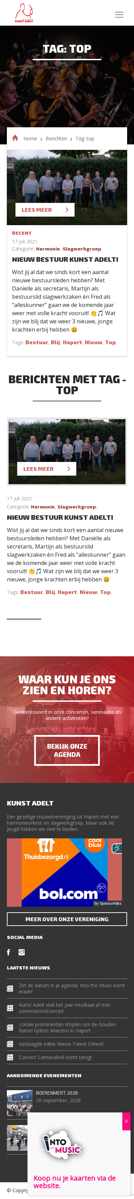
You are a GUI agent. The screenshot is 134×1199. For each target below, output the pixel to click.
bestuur (36, 342)
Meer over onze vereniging (67, 919)
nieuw (93, 342)
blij (55, 342)
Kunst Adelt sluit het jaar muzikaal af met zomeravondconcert (64, 1008)
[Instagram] (22, 952)
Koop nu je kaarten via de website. (75, 1181)
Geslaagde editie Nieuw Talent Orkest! (61, 1044)
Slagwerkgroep (82, 249)
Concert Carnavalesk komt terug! (55, 1057)
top (110, 342)
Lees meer (37, 209)
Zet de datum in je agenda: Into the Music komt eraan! (72, 988)
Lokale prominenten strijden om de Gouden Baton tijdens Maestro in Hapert (67, 1027)
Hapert (72, 342)
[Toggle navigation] (119, 13)
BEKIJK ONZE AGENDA (67, 750)
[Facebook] (8, 952)
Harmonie (48, 249)
